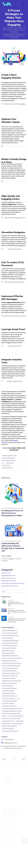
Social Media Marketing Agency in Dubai (11, 711)
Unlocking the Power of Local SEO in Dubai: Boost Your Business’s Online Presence (17, 620)
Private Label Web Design (8, 691)
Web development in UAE (8, 721)
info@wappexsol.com (9, 778)
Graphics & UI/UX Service (8, 578)
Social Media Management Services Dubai (12, 708)
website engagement (8, 204)
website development (7, 467)
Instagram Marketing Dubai (8, 678)
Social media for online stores (9, 706)
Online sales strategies (7, 686)
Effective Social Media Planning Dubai (11, 665)
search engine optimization (8, 460)
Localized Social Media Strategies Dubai (11, 681)
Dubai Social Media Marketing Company (11, 663)
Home (4, 28)
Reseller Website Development (9, 696)
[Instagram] (3, 821)
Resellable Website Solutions (8, 693)
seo (3, 463)
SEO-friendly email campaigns (9, 701)
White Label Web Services (8, 728)
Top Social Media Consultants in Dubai (11, 718)
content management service (9, 455)
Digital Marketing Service (15, 28)
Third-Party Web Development (16, 716)
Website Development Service (15, 508)
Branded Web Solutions (7, 638)
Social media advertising (8, 703)
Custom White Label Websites (9, 648)
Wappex (12, 34)
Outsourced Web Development (9, 688)
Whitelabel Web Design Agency (9, 726)
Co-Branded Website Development (10, 640)
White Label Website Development (10, 731)
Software (4, 716)
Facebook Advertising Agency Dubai (10, 673)
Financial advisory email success (10, 675)
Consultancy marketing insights (9, 643)
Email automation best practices (10, 668)
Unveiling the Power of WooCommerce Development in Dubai (12, 513)
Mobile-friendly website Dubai (9, 683)
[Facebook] (5, 821)
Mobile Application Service (8, 580)
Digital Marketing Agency (8, 650)
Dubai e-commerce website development (12, 658)
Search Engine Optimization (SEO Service (13, 583)
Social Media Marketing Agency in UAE (11, 713)
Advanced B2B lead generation (9, 630)
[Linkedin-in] (8, 821)
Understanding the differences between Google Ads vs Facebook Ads (12, 547)
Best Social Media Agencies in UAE (10, 635)
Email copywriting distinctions (9, 670)
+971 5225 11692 (7, 780)
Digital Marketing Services (8, 458)
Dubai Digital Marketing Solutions (10, 655)
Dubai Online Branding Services (9, 660)
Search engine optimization (10, 302)
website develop (6, 465)
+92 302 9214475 (8, 781)
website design (9, 463)
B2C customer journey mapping (9, 633)
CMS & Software (6, 573)
